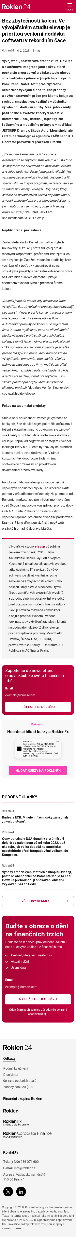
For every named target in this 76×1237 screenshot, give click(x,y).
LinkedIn (21, 1191)
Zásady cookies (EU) (18, 1087)
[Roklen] (10, 1111)
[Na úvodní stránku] (16, 6)
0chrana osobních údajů (19, 1081)
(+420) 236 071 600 (25, 1162)
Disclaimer (10, 1075)
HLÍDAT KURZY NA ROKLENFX (38, 770)
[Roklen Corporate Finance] (27, 1135)
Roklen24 (8, 50)
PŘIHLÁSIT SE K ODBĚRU (38, 707)
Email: (9, 688)
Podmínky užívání (15, 1068)
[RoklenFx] (16, 1123)
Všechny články (35, 901)
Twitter (8, 1191)
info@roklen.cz (24, 1168)
